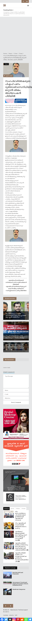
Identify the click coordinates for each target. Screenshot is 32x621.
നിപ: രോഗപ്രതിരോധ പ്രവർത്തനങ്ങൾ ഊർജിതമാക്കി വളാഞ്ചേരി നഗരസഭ (20, 516)
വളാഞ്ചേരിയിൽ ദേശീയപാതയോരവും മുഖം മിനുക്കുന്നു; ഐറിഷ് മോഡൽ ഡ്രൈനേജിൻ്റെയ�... (22, 546)
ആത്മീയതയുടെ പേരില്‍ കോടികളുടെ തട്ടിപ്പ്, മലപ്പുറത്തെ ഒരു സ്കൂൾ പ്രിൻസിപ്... (16, 315)
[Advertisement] (16, 34)
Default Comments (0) (9, 372)
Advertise (11, 615)
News (10, 53)
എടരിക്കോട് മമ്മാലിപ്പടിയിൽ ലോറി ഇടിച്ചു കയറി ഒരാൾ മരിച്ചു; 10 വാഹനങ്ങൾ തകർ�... (21, 536)
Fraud (20, 53)
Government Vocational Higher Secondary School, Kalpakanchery (20, 584)
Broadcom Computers (19, 589)
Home (5, 53)
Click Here (16, 284)
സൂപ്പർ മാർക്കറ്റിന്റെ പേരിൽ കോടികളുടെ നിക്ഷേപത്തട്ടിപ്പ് (15, 336)
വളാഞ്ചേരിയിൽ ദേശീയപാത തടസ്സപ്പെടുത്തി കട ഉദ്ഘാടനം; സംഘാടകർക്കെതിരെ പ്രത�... (21, 557)
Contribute (5, 615)
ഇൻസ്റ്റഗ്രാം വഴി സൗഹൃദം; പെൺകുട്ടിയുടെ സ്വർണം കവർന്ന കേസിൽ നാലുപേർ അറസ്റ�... (15, 347)
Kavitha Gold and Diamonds (18, 573)
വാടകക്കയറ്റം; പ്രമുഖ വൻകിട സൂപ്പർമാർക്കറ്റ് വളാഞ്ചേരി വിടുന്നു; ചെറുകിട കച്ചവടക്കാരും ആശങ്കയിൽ (14, 13)
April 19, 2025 (9, 76)
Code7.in (7, 611)
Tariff (16, 615)
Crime (15, 53)
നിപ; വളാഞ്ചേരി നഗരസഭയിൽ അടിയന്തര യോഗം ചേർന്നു (20, 525)
